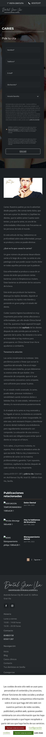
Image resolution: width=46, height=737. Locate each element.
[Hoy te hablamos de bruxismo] (12, 526)
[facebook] (6, 605)
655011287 (9, 639)
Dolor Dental (30, 502)
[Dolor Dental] (12, 509)
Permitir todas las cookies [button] (23, 733)
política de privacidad (34, 119)
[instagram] (12, 605)
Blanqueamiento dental (32, 538)
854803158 (9, 635)
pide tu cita (28, 473)
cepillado (26, 327)
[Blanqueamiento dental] (12, 543)
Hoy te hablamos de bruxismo (32, 521)
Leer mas (38, 732)
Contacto (8, 630)
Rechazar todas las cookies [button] (15, 728)
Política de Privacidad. (13, 129)
